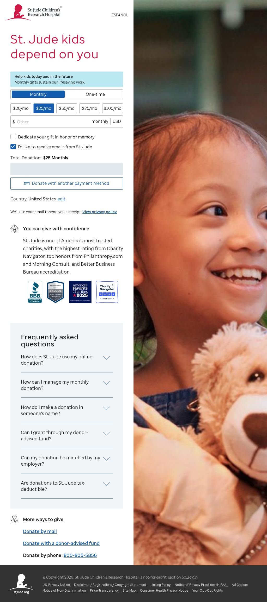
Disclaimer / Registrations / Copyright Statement (110, 584)
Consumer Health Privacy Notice (164, 590)
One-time (95, 94)
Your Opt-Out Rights (207, 590)
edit (61, 199)
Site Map (129, 590)
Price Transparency (104, 590)
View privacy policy (99, 211)
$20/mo (21, 108)
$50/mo (67, 108)
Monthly (38, 94)
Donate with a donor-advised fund (61, 543)
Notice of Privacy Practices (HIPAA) (201, 584)
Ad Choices (240, 584)
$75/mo (89, 108)
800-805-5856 (80, 555)
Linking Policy (160, 584)
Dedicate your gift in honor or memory (56, 137)
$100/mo (113, 108)
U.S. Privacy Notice (56, 584)
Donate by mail (40, 531)
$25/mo (43, 108)
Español (120, 14)
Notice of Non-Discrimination (64, 590)
